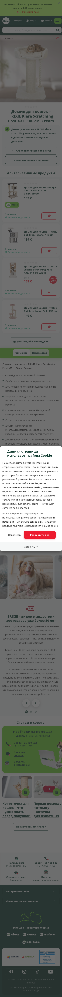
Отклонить (14, 534)
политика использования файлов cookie (35, 525)
